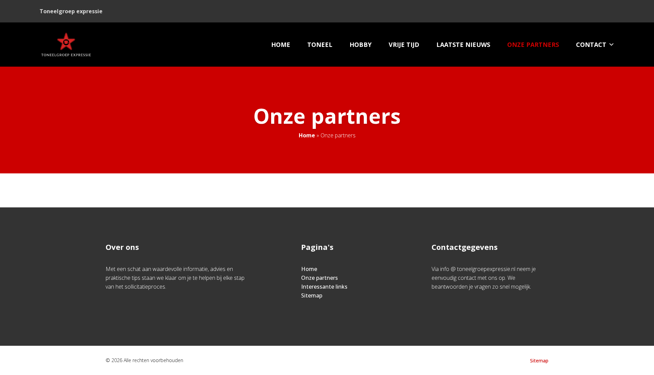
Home (280, 44)
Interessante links (324, 286)
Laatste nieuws (463, 44)
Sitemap (311, 295)
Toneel (319, 44)
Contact (591, 44)
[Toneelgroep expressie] (66, 44)
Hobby (360, 44)
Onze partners (533, 44)
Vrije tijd (404, 44)
